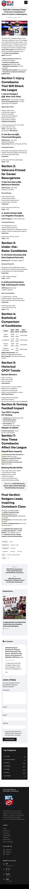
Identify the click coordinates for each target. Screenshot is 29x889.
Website (5, 723)
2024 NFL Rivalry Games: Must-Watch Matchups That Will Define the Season (14, 486)
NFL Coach (7, 756)
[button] (26, 2)
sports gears (7, 775)
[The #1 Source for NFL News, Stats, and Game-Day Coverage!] (7, 3)
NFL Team (19, 551)
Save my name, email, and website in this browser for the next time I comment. (13, 733)
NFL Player (12, 551)
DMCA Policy (6, 839)
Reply (6, 672)
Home (4, 828)
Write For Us (6, 831)
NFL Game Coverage (9, 759)
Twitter (8, 854)
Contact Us (6, 833)
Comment (6, 690)
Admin (11, 541)
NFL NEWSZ (5, 551)
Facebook (8, 850)
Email (5, 715)
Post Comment (9, 739)
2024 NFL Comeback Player (13, 554)
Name (5, 707)
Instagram (8, 852)
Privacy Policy (7, 835)
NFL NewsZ (13, 131)
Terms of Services (8, 841)
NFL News (13, 548)
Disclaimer (6, 837)
